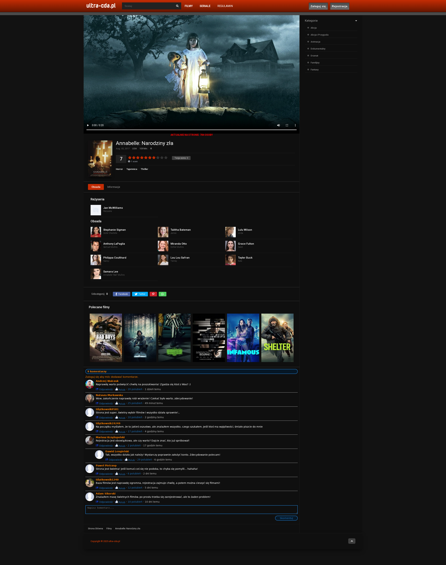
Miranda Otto (179, 243)
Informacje (113, 187)
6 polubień (134, 473)
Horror (119, 169)
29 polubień (144, 459)
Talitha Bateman (181, 229)
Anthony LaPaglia (114, 243)
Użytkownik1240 (107, 479)
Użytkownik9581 (107, 409)
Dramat (314, 55)
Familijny (315, 62)
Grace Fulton (246, 243)
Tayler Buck (245, 257)
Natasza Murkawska (109, 395)
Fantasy (314, 69)
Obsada (95, 187)
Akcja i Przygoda (319, 34)
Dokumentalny (318, 48)
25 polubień (135, 403)
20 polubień (135, 389)
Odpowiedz (105, 389)
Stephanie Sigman (114, 229)
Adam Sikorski (106, 493)
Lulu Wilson (245, 229)
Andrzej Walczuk (107, 381)
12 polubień (135, 487)
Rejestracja (339, 6)
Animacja (315, 41)
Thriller (144, 169)
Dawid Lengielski (117, 451)
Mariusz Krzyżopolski (110, 437)
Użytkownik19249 (108, 423)
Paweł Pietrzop (106, 465)
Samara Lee (110, 271)
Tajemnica (131, 169)
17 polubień (135, 431)
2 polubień (134, 445)
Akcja (314, 27)
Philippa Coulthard (114, 257)
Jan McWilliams (113, 207)
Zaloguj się (318, 6)
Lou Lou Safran (180, 257)
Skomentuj (286, 518)
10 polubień (135, 417)
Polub (121, 389)
